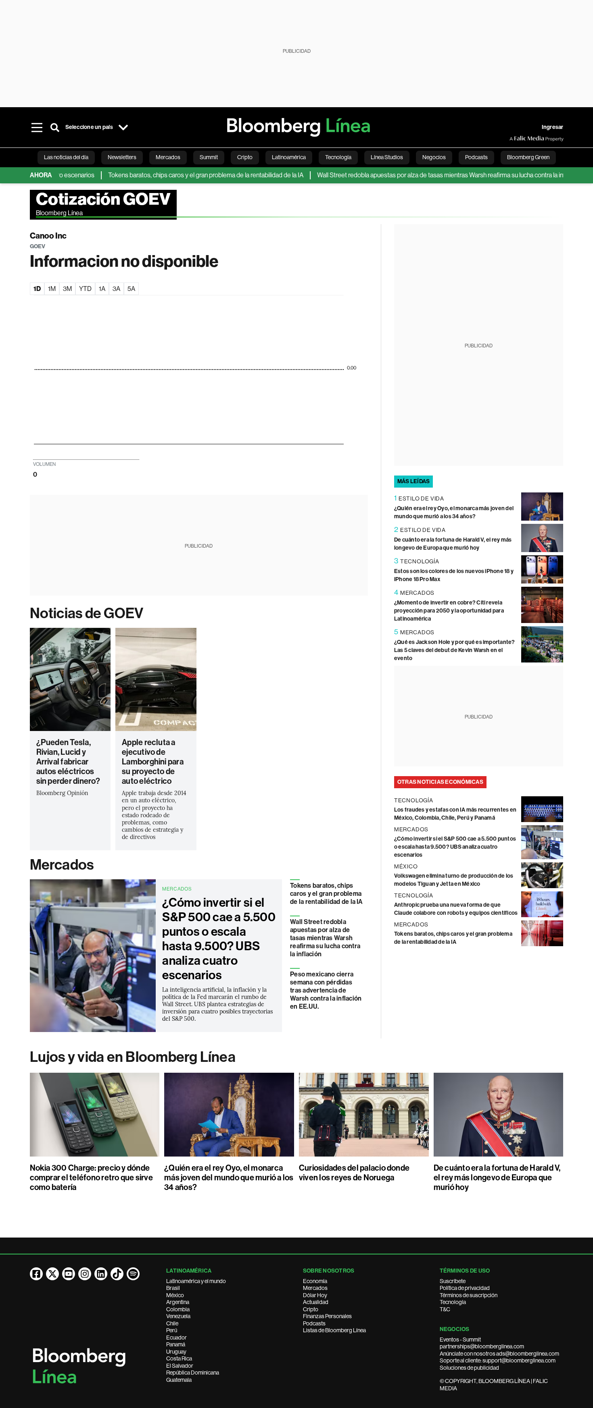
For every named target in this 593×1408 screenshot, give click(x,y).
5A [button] (131, 289)
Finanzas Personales (327, 1316)
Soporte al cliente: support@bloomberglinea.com (497, 1360)
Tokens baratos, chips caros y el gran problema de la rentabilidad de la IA (182, 175)
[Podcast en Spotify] (133, 1273)
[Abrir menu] (37, 127)
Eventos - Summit (460, 1339)
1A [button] (102, 289)
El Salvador (179, 1365)
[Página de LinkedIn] (100, 1273)
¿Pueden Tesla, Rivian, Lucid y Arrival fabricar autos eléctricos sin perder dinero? (68, 761)
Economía (315, 1281)
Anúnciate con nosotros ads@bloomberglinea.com (499, 1353)
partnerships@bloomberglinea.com (482, 1346)
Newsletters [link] (122, 157)
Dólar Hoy (315, 1295)
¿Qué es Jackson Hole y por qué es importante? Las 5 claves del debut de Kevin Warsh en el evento (454, 650)
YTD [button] (85, 289)
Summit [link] (209, 157)
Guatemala (179, 1380)
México (175, 1295)
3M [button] (67, 289)
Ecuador (176, 1337)
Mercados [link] (168, 157)
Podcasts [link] (476, 157)
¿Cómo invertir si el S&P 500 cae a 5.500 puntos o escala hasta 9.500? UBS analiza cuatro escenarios (219, 938)
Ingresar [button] (553, 127)
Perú (171, 1330)
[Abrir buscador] (55, 127)
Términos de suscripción (468, 1295)
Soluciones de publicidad (469, 1367)
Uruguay (176, 1351)
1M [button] (52, 289)
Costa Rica (179, 1358)
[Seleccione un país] (123, 127)
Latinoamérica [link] (289, 157)
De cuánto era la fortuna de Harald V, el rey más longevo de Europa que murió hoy (497, 1177)
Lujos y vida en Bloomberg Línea (133, 1057)
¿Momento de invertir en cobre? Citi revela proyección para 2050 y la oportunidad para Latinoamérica (449, 610)
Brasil (173, 1288)
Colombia (178, 1309)
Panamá (175, 1344)
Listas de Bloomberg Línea (334, 1330)
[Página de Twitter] (52, 1273)
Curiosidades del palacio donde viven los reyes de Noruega (354, 1172)
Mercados (62, 864)
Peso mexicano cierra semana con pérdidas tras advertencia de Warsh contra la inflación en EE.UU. (325, 990)
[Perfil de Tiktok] (117, 1273)
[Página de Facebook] (36, 1273)
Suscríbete (453, 1281)
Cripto (310, 1309)
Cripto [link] (245, 157)
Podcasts (314, 1323)
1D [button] (37, 289)
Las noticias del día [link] (66, 157)
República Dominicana (192, 1372)
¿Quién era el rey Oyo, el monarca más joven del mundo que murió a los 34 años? (228, 1177)
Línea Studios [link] (387, 157)
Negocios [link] (434, 157)
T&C (445, 1309)
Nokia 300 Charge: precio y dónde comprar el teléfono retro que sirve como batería (91, 1177)
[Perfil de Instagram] (84, 1273)
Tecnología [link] (338, 157)
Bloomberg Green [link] (528, 157)
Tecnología (453, 1302)
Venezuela (178, 1316)
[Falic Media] (515, 138)
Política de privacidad (465, 1288)
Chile (172, 1323)
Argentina (177, 1302)
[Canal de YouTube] (68, 1273)
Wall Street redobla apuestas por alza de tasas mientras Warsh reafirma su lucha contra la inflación (425, 175)
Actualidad (315, 1302)
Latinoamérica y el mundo (196, 1281)
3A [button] (116, 289)
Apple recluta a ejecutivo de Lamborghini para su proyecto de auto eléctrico (153, 761)
